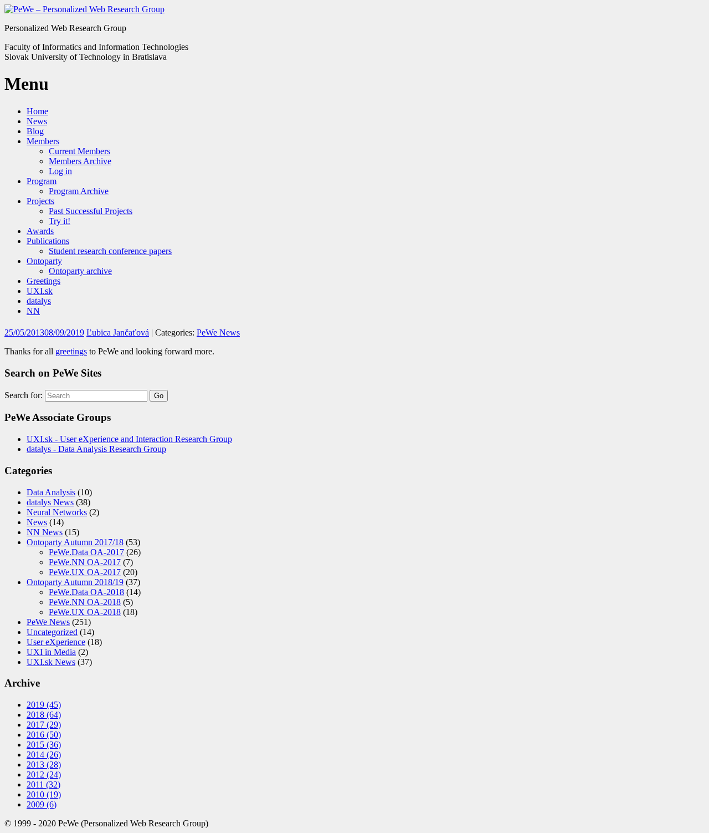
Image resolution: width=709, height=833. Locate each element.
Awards (40, 231)
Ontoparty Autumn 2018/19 (75, 582)
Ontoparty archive (80, 271)
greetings (71, 351)
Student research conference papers (110, 251)
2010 (44, 794)
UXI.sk (40, 291)
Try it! (59, 221)
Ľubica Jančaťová (117, 332)
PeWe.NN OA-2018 (85, 602)
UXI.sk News (51, 662)
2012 (44, 774)
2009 (41, 804)
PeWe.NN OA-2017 (85, 562)
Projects (40, 201)
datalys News (50, 502)
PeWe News (218, 332)
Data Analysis (51, 492)
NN (33, 311)
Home (37, 111)
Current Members (79, 151)
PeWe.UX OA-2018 (85, 612)
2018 (44, 714)
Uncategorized (52, 632)
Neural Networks (57, 512)
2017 (44, 724)
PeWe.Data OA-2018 (86, 592)
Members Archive (80, 161)
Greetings (43, 281)
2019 (44, 704)
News (37, 121)
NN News (45, 532)
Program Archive (79, 191)
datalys (39, 301)
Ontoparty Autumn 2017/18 (75, 542)
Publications (48, 241)
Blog (35, 131)
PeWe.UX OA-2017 (85, 572)
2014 (44, 754)
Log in (60, 171)
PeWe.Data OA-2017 (86, 552)
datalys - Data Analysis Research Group (96, 449)
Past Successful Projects (90, 211)
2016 (44, 734)
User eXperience (56, 642)
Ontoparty (44, 261)
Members (43, 141)
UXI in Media (51, 652)
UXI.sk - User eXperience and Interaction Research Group (129, 439)
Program (41, 181)
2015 (44, 744)
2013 (44, 764)
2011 (43, 784)
